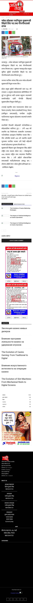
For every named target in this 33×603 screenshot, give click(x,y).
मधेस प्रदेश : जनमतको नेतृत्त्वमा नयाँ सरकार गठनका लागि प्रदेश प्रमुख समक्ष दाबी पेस (9, 197)
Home (3, 17)
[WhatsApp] (13, 32)
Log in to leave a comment (16, 240)
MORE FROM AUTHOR (19, 204)
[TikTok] (14, 599)
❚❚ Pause (16, 281)
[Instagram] (11, 599)
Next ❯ (24, 281)
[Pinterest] (10, 32)
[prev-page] (2, 231)
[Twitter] (6, 32)
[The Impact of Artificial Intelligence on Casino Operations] (5, 217)
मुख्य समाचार (8, 17)
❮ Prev (8, 281)
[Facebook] (3, 32)
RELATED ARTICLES (7, 204)
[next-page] (5, 231)
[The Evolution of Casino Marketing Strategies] (5, 210)
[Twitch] (18, 599)
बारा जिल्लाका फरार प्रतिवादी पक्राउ (24, 195)
